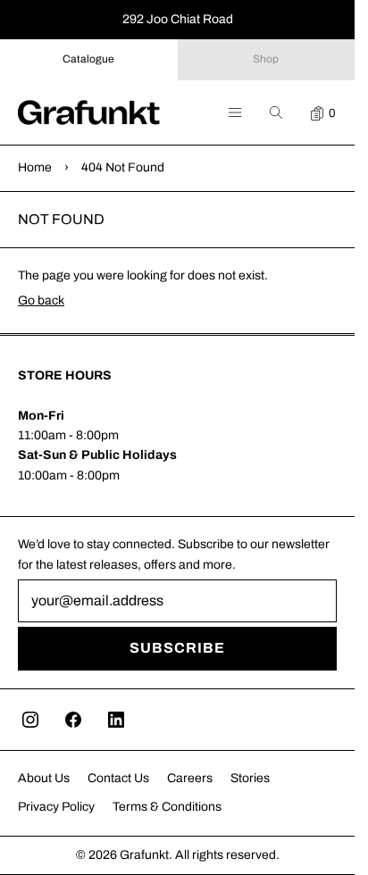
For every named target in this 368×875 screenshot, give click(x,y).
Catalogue (88, 59)
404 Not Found (122, 167)
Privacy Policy (56, 806)
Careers (190, 778)
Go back (41, 300)
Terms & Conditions (167, 806)
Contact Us (118, 778)
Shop (266, 59)
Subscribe (177, 647)
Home (35, 167)
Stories (250, 778)
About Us (44, 778)
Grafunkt (144, 855)
